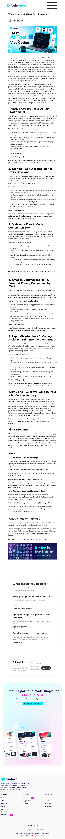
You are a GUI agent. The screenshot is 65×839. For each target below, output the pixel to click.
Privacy (23, 829)
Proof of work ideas (8, 812)
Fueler (25, 84)
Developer (48, 806)
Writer (47, 801)
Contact (4, 803)
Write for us (7, 815)
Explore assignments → (21, 626)
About (3, 801)
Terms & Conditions (31, 829)
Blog (2, 809)
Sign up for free (13, 538)
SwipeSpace (27, 801)
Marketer (48, 798)
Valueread (28, 798)
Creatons (26, 803)
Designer (48, 803)
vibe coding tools (44, 71)
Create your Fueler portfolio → (23, 607)
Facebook (35, 668)
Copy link (47, 668)
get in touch (32, 538)
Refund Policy (40, 829)
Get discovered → (19, 642)
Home (3, 798)
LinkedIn (41, 663)
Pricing (3, 806)
